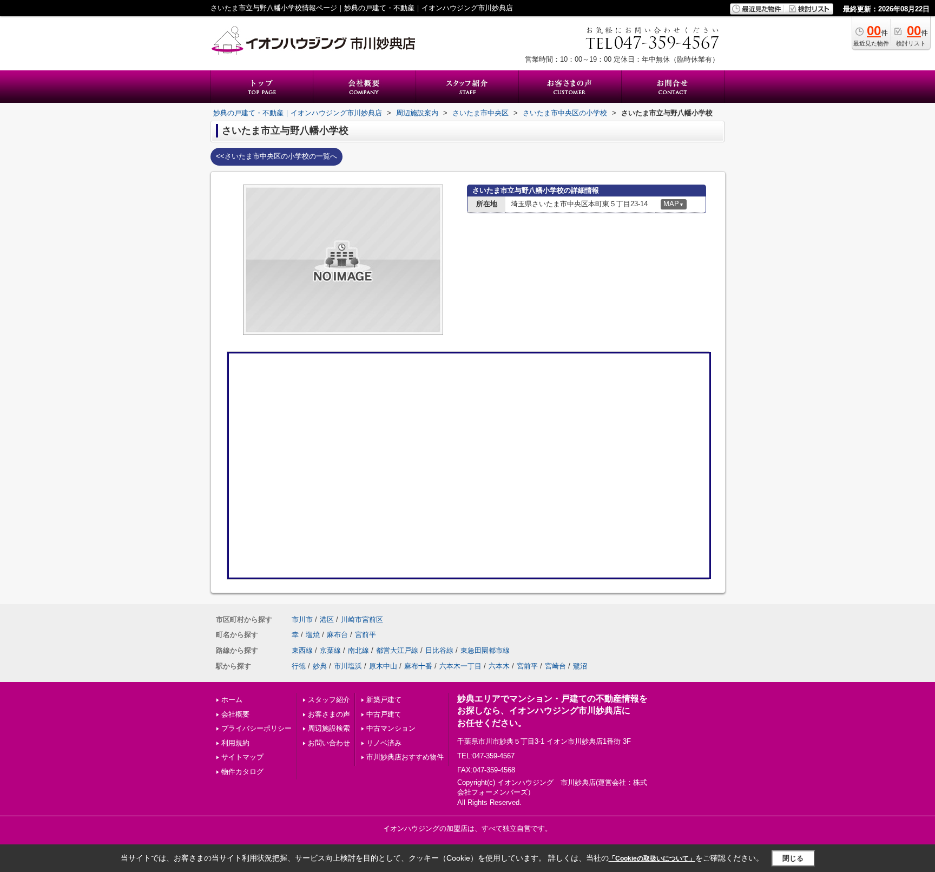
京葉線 (330, 650)
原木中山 (383, 666)
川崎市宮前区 (362, 619)
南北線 (358, 650)
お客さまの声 (329, 714)
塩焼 (313, 635)
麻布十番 (418, 666)
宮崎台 (555, 666)
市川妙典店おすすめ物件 (405, 757)
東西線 (302, 650)
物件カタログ (242, 772)
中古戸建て (383, 714)
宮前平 (365, 635)
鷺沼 (580, 666)
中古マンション (391, 728)
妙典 (320, 666)
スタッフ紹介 (329, 700)
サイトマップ (242, 757)
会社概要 (235, 714)
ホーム (231, 700)
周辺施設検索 (329, 728)
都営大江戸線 (397, 650)
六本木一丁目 (460, 666)
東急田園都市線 (485, 650)
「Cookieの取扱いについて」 (652, 858)
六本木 (499, 666)
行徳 (299, 666)
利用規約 (235, 743)
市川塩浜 (348, 666)
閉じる (793, 858)
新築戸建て (383, 700)
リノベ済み (383, 743)
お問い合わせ (329, 743)
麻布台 (337, 635)
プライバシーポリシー (256, 728)
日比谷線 (439, 650)
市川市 (302, 619)
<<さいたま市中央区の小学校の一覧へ (276, 156)
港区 (327, 619)
